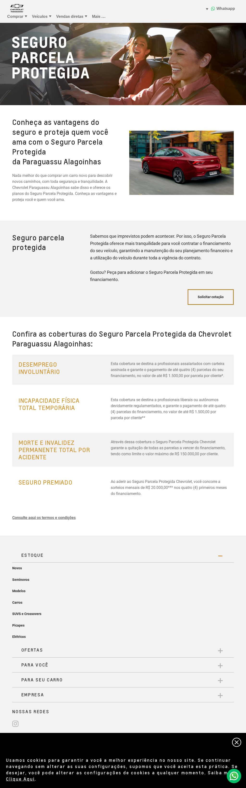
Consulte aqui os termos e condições (44, 517)
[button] (44, 517)
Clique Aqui (20, 779)
